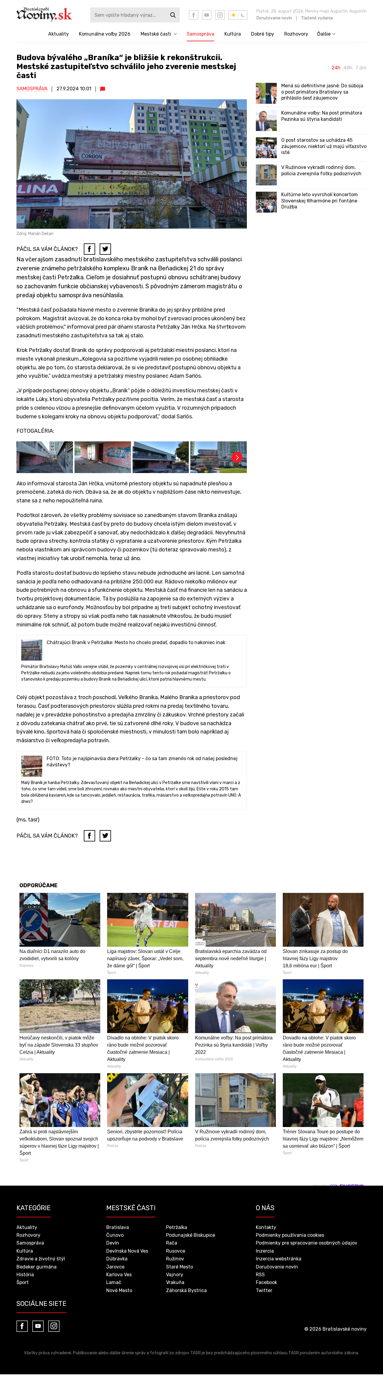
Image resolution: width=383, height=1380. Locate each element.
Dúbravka (116, 1259)
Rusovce (175, 1251)
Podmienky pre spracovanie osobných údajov (306, 1243)
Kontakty (266, 1227)
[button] (237, 457)
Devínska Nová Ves (127, 1251)
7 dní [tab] (361, 68)
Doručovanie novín (274, 18)
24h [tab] (336, 68)
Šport (22, 1282)
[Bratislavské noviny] (48, 15)
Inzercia (265, 1251)
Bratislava (117, 1227)
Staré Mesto (179, 1267)
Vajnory (174, 1274)
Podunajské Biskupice (190, 1235)
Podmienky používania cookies (290, 1235)
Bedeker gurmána (36, 1267)
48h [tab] (348, 68)
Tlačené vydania (317, 18)
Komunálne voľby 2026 (104, 34)
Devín (112, 1243)
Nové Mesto (119, 1290)
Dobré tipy (262, 34)
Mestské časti (156, 34)
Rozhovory (296, 34)
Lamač (113, 1282)
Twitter (264, 1290)
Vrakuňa (175, 1282)
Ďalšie (324, 34)
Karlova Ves (119, 1274)
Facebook (266, 1282)
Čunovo (115, 1235)
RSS (260, 1274)
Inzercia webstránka (278, 1259)
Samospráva (200, 34)
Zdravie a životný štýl (40, 1259)
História (25, 1274)
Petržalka (176, 1227)
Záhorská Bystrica (186, 1290)
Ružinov (175, 1259)
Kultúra (232, 34)
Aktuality (58, 34)
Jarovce (115, 1267)
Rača (171, 1243)
